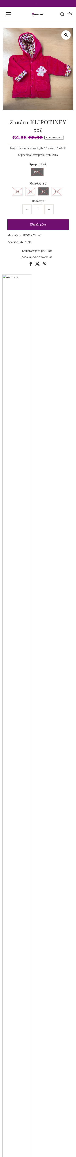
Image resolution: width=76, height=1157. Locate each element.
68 (17, 191)
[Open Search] (62, 14)
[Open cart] (70, 14)
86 (57, 191)
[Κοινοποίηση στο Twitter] (38, 265)
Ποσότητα (38, 201)
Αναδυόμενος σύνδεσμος (37, 257)
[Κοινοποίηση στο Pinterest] (44, 265)
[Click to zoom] (66, 35)
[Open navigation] (11, 14)
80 (43, 191)
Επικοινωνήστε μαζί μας (37, 250)
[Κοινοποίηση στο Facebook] (31, 265)
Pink (37, 172)
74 (30, 191)
